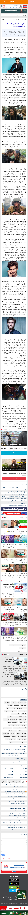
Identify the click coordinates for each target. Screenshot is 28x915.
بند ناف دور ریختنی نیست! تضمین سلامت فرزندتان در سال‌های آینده (15, 502)
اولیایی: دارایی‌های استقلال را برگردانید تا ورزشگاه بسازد (15, 801)
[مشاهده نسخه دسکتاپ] (2, 2)
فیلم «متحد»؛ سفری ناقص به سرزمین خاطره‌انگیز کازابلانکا (13, 753)
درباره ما (5, 896)
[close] (1, 905)
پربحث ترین (3, 781)
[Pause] (3, 444)
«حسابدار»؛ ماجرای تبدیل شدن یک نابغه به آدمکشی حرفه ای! (13, 758)
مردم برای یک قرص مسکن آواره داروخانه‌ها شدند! (16, 806)
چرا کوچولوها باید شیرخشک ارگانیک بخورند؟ (17, 505)
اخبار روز (16, 896)
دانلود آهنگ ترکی (6, 736)
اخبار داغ (17, 781)
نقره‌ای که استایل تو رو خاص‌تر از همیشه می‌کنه (16, 493)
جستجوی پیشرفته (15, 899)
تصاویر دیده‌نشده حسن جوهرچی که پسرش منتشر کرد (15, 791)
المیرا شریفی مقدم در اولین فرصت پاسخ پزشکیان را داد (15, 794)
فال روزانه (10, 774)
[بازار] (14, 887)
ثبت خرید (14, 453)
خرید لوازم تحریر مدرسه (10, 739)
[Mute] (5, 444)
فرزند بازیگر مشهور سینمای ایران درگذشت (18, 830)
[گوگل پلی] (14, 884)
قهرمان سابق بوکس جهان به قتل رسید (18, 786)
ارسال (3, 854)
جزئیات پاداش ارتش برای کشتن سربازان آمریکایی (16, 810)
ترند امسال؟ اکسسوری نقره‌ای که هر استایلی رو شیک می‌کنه (14, 496)
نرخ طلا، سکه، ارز (8, 769)
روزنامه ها (23, 769)
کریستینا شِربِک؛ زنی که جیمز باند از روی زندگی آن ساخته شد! (14, 822)
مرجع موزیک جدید (22, 711)
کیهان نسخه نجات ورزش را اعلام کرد (18, 799)
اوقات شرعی (22, 777)
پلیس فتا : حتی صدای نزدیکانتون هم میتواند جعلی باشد (15, 494)
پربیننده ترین (9, 781)
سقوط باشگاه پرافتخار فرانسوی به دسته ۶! (17, 803)
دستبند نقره (16, 705)
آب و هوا (10, 772)
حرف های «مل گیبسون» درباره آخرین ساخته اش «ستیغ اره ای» (14, 750)
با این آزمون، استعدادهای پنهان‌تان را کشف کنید (16, 500)
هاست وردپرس (6, 733)
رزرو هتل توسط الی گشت (21, 716)
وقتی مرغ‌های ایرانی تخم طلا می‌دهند (18, 818)
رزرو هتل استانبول (22, 719)
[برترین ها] (12, 2)
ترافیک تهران (22, 774)
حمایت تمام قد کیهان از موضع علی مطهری (17, 808)
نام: (26, 837)
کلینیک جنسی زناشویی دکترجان (19, 728)
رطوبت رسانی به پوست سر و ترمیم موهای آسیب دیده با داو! (14, 498)
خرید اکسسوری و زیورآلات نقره (20, 708)
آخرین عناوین (23, 781)
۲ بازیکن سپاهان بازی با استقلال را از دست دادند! (16, 796)
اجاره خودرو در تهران (15, 714)
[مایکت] (14, 891)
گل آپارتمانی (6, 719)
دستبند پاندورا (9, 708)
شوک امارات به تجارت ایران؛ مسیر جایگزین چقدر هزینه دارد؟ (14, 789)
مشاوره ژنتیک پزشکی (7, 728)
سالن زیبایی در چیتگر (12, 731)
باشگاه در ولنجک (22, 722)
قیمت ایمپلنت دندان (22, 702)
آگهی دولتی (4, 897)
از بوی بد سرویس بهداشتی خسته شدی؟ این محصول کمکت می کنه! (14, 488)
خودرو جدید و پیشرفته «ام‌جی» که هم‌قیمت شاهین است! (14, 784)
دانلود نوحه (13, 733)
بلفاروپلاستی (7, 702)
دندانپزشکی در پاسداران (21, 733)
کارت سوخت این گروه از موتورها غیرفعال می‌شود (16, 827)
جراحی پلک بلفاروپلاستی (13, 722)
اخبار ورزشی (11, 896)
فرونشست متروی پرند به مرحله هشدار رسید (17, 820)
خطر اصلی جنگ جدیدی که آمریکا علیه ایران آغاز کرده (15, 825)
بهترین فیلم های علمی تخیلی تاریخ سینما (17, 756)
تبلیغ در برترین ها (11, 897)
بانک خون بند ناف (22, 742)
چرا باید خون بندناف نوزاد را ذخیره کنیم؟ (18, 491)
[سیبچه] (14, 880)
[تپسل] (2, 430)
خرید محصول (14, 479)
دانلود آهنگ (23, 714)
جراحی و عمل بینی (13, 742)
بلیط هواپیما (13, 702)
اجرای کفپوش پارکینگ (21, 739)
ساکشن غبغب (23, 705)
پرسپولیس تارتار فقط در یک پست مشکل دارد (17, 815)
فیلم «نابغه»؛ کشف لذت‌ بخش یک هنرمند (16, 762)
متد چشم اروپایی (13, 719)
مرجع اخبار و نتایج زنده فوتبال (11, 711)
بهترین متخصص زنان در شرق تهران (19, 736)
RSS (10, 899)
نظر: (26, 843)
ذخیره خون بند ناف (22, 731)
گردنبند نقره (10, 705)
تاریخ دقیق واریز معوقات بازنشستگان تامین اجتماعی (16, 813)
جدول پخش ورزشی (8, 777)
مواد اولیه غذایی (11, 716)
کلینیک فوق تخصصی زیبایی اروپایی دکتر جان (17, 725)
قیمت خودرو (22, 772)
